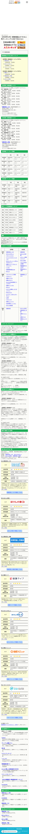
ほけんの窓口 (7, 79)
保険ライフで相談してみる (14, 605)
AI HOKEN (4, 798)
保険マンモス (9, 278)
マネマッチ (9, 299)
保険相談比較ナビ (6, 763)
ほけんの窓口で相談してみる (14, 530)
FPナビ (8, 287)
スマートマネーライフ (7, 774)
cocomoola (4, 784)
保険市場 (22, 252)
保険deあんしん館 (6, 792)
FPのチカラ (9, 292)
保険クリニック (8, 72)
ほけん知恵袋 (9, 305)
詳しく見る (4, 489)
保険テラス (23, 317)
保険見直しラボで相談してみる (14, 492)
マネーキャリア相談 (11, 274)
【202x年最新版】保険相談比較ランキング (12, 779)
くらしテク (4, 758)
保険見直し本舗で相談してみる (14, 569)
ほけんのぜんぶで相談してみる (14, 642)
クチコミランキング (6, 753)
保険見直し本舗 (8, 75)
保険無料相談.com (10, 269)
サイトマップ (10, 828)
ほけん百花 (23, 260)
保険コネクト (9, 280)
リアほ (7, 267)
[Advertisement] (14, 19)
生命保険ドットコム (11, 303)
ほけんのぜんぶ (8, 64)
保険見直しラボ (8, 60)
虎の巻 (3, 748)
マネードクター (8, 67)
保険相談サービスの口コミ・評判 (9, 724)
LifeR (7, 297)
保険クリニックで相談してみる (14, 679)
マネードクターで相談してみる (14, 717)
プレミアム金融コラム (7, 743)
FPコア (8, 271)
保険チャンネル (10, 285)
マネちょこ (9, 276)
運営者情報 (19, 828)
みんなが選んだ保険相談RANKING (10, 769)
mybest (3, 737)
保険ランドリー (10, 301)
